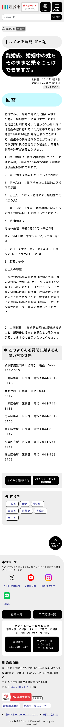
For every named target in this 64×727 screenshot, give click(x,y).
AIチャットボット (45, 480)
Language (45, 10)
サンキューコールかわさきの (46, 644)
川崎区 (12, 504)
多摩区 (40, 511)
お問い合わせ (50, 714)
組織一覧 (16, 614)
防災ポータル (30, 6)
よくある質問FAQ (18, 480)
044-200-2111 (19, 687)
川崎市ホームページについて (21, 714)
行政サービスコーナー (37, 705)
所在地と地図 (11, 705)
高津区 (12, 511)
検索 (58, 17)
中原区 (37, 504)
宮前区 (26, 511)
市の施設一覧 (47, 614)
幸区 (25, 504)
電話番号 (18, 644)
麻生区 (12, 517)
